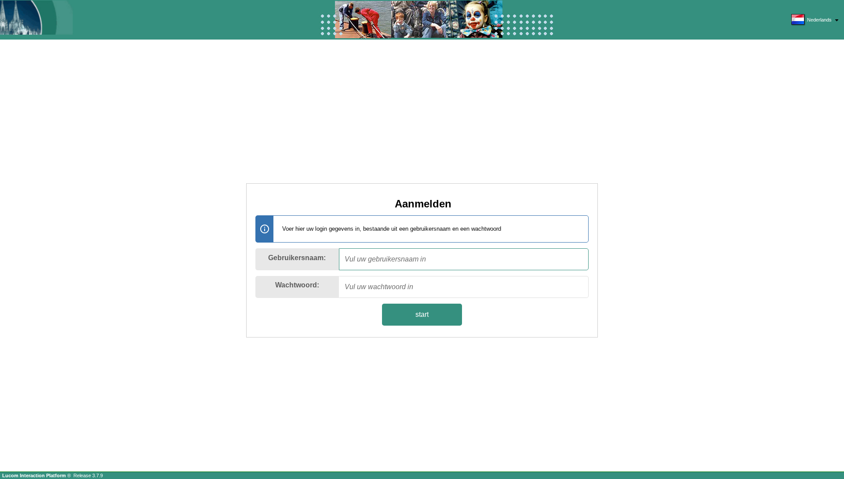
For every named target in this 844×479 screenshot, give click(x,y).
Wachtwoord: (297, 285)
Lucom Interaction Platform (34, 475)
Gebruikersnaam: (297, 257)
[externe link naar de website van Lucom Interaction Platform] (46, 17)
